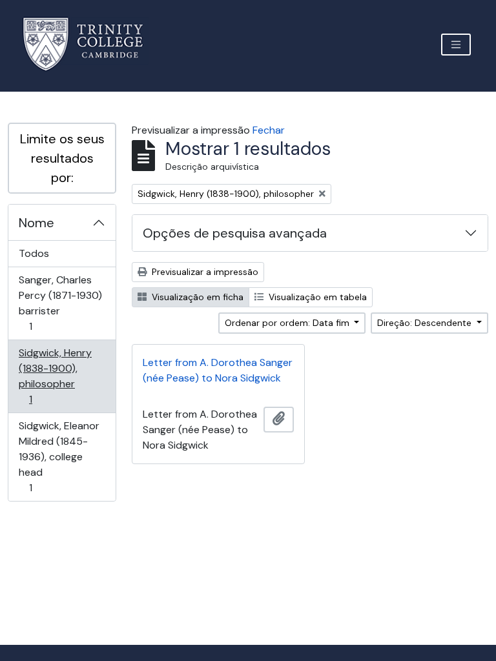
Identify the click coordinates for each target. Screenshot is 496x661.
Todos (34, 253)
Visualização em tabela (316, 297)
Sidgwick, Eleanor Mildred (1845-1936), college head (58, 456)
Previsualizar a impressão (203, 272)
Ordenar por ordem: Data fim (288, 323)
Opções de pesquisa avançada (235, 233)
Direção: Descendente (425, 323)
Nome (36, 222)
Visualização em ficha (196, 297)
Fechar (269, 130)
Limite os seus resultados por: (62, 158)
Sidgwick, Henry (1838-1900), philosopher (55, 375)
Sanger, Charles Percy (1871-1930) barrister (60, 302)
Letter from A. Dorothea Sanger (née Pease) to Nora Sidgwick (218, 370)
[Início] (91, 44)
